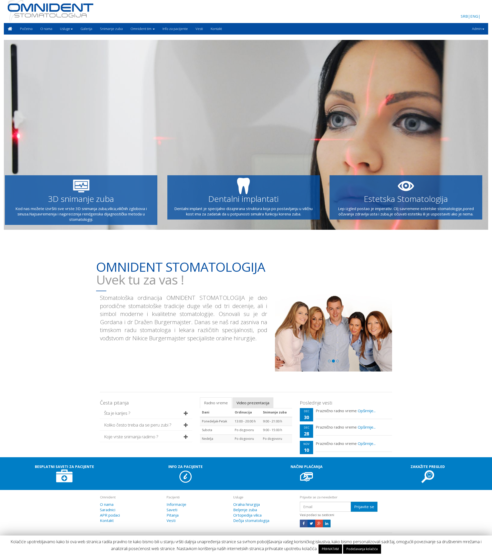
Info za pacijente (175, 28)
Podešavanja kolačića (362, 549)
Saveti (172, 509)
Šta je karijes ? (117, 413)
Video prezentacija (253, 402)
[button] (428, 476)
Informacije (176, 504)
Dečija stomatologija (251, 520)
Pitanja (173, 514)
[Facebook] (304, 523)
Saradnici (107, 509)
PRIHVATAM (330, 549)
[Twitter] (311, 523)
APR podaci (110, 514)
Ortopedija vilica (247, 514)
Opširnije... (367, 410)
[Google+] (319, 523)
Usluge (65, 28)
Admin (477, 28)
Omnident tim (141, 28)
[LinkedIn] (327, 523)
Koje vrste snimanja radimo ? (131, 436)
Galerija (86, 28)
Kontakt (216, 28)
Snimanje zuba (111, 28)
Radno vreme (216, 402)
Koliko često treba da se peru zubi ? (137, 425)
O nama (46, 28)
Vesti (199, 28)
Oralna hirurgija (246, 504)
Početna (26, 28)
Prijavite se (364, 506)
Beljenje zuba (245, 509)
